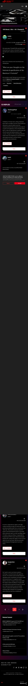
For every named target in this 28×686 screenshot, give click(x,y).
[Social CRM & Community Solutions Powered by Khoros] (23, 683)
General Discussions (17, 83)
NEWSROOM (13, 663)
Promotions (5, 85)
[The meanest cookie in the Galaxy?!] (23, 104)
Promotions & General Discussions (9, 23)
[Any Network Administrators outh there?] (25, 104)
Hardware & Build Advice (7, 639)
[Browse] (2, 6)
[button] (4, 91)
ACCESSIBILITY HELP (6, 665)
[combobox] (14, 15)
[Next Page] (22, 609)
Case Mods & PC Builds (7, 646)
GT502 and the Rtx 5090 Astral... (9, 644)
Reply (14, 97)
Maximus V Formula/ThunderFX (13, 79)
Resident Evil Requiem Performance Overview (12, 629)
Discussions (9, 83)
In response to (16, 113)
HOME (8, 663)
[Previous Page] (5, 609)
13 (19, 609)
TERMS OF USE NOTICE (10, 672)
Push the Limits (6, 631)
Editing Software (6, 650)
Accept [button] (19, 183)
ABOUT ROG (4, 663)
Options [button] (26, 23)
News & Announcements (7, 624)
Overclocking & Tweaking (8, 652)
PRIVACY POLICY (18, 672)
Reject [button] (8, 183)
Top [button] (2, 682)
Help (22, 6)
